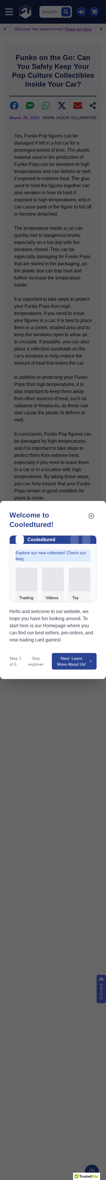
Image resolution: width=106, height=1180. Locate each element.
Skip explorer (36, 661)
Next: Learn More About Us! (71, 661)
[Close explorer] (91, 515)
